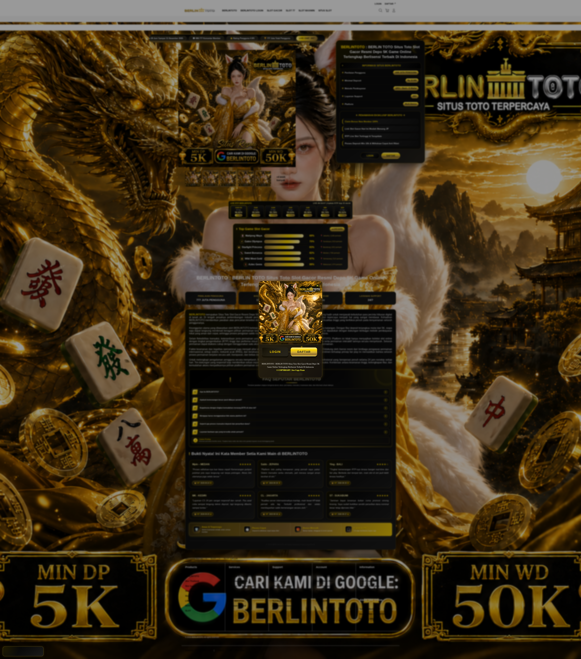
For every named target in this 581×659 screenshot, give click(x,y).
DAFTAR (304, 351)
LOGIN (275, 351)
